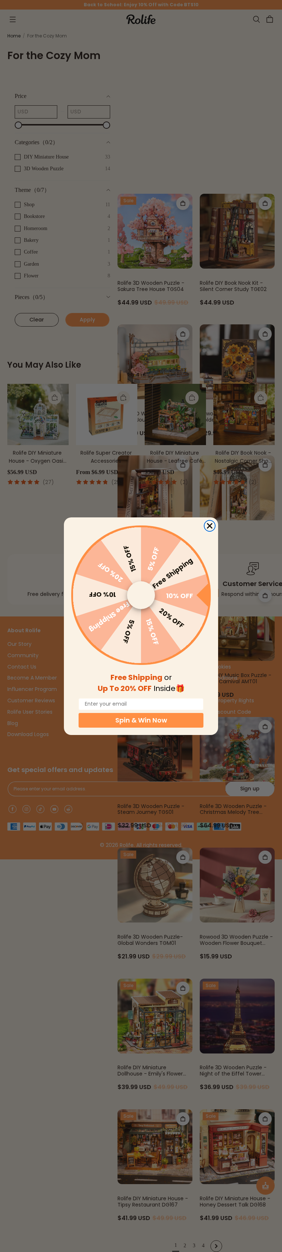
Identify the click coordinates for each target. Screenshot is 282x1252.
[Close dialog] (209, 525)
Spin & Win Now (141, 720)
